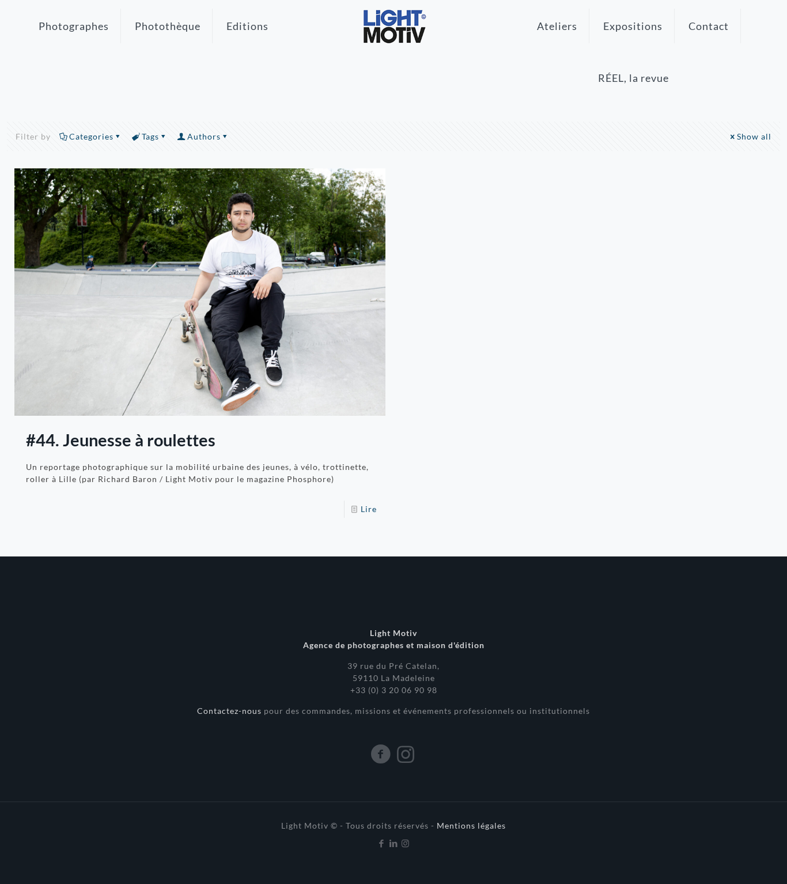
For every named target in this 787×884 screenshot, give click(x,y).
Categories (91, 136)
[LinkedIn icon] (393, 843)
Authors (204, 136)
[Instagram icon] (406, 843)
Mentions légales (471, 825)
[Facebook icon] (381, 843)
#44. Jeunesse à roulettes (120, 440)
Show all (754, 136)
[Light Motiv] (393, 26)
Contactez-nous (230, 711)
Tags (150, 136)
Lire (369, 509)
